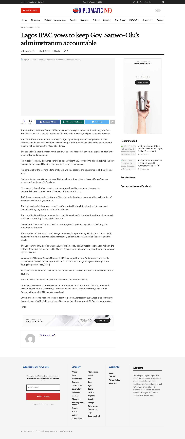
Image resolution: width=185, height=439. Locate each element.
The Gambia (92, 409)
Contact (41, 2)
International (93, 372)
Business (84, 20)
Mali (89, 379)
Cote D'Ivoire (77, 386)
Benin (74, 375)
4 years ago (144, 169)
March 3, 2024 (45, 51)
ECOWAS (133, 20)
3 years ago (144, 154)
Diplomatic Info (29, 51)
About (23, 2)
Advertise (147, 20)
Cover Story (120, 20)
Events (73, 20)
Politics (96, 20)
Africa (74, 372)
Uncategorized (94, 416)
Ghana (74, 411)
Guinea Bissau (77, 418)
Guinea (74, 415)
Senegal (91, 403)
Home (24, 20)
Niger (90, 386)
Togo (90, 413)
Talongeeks (68, 431)
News (90, 382)
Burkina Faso (77, 379)
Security (106, 20)
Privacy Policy (32, 2)
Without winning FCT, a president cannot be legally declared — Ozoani (150, 148)
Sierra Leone (93, 406)
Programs (92, 396)
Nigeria (37, 27)
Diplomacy (35, 20)
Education (76, 399)
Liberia (90, 375)
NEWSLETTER (31, 10)
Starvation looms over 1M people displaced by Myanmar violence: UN (150, 163)
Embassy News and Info (55, 20)
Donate (160, 20)
